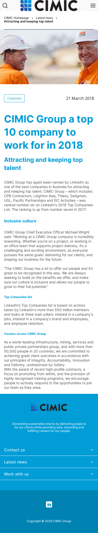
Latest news (44, 18)
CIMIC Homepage (16, 18)
